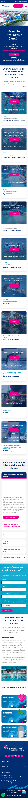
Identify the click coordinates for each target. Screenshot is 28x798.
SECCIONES (4, 767)
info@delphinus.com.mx (10, 780)
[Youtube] (15, 756)
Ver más (14, 104)
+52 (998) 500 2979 (8, 778)
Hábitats (6, 10)
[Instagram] (9, 756)
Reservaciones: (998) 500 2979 (21, 1)
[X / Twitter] (19, 756)
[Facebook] (6, 756)
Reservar (18, 6)
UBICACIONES (5, 761)
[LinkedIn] (12, 756)
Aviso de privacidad (10, 790)
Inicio (2, 10)
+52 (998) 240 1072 (8, 775)
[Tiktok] (22, 756)
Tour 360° (14, 54)
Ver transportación (11, 517)
